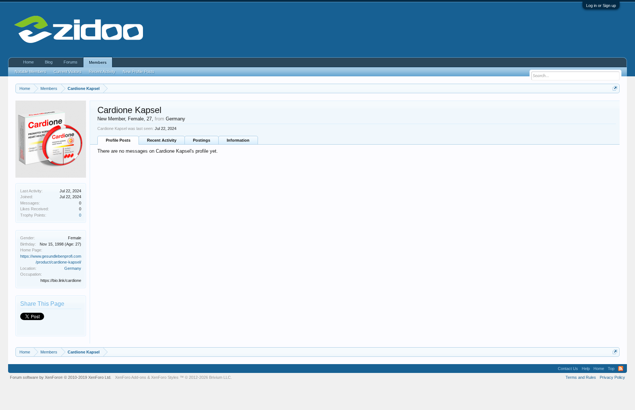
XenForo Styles (165, 377)
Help (586, 368)
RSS (620, 368)
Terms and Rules (581, 377)
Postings (201, 140)
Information (238, 140)
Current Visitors (68, 71)
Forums (71, 62)
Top (611, 368)
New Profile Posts (138, 71)
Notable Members (30, 71)
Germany (72, 268)
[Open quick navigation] (615, 88)
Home (28, 62)
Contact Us (568, 368)
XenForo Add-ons (130, 377)
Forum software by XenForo (60, 377)
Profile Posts (118, 140)
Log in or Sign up (601, 5)
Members (98, 62)
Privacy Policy (612, 377)
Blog (49, 62)
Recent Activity (161, 140)
